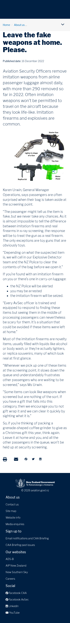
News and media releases (44, 24)
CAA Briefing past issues (20, 544)
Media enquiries (15, 524)
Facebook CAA (17, 592)
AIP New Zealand (16, 565)
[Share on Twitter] (33, 459)
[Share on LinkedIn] (40, 459)
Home (6, 24)
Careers (10, 578)
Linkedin (13, 606)
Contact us (12, 504)
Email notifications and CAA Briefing (27, 538)
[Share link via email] (16, 459)
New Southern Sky (17, 572)
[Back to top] (60, 612)
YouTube (14, 612)
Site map (11, 511)
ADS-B (10, 559)
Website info (13, 517)
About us (19, 24)
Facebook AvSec (18, 599)
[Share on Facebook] (26, 459)
